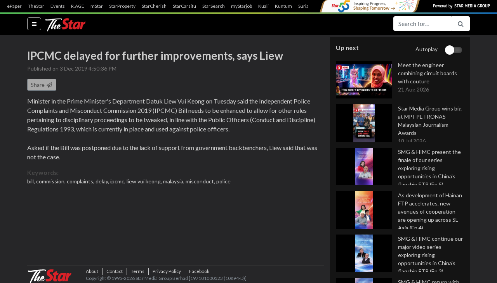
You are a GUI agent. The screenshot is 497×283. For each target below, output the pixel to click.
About (92, 271)
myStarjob (241, 6)
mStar (96, 6)
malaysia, (174, 181)
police (223, 181)
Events (57, 6)
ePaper (14, 6)
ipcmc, (118, 181)
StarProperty (122, 6)
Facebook (199, 271)
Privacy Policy (167, 271)
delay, (103, 181)
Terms (137, 271)
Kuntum (283, 6)
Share (38, 84)
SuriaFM (307, 6)
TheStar (36, 6)
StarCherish (154, 6)
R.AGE (77, 6)
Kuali (263, 6)
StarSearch (213, 6)
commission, (51, 181)
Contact (114, 271)
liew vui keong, (145, 181)
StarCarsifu (184, 6)
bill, (31, 181)
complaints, (81, 181)
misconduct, (201, 181)
